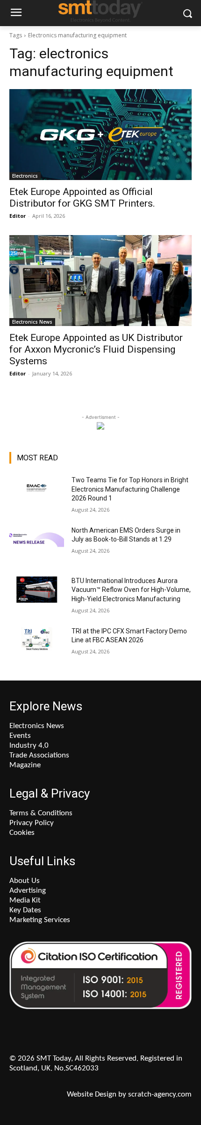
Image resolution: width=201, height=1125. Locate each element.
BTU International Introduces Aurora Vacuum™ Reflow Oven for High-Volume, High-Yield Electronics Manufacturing (131, 590)
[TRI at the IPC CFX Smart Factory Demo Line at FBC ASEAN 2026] (36, 646)
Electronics (25, 176)
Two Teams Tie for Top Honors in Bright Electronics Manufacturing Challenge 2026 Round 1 (130, 489)
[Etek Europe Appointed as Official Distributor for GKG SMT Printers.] (100, 134)
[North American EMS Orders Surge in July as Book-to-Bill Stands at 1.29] (36, 545)
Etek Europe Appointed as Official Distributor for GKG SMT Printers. (82, 197)
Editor (17, 215)
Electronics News (32, 322)
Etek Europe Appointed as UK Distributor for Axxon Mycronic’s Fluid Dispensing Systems (96, 349)
